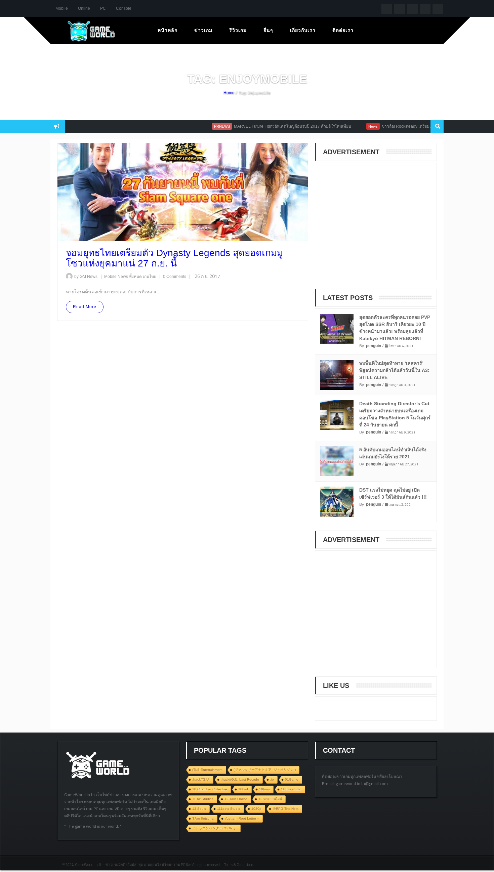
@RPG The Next (285, 809)
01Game (291, 779)
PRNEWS (209, 126)
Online (84, 8)
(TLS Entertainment (207, 770)
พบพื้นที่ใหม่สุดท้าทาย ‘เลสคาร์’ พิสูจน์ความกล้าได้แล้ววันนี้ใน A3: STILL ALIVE (394, 370)
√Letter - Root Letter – (242, 818)
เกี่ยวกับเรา (303, 30)
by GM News (85, 276)
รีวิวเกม (238, 30)
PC (103, 8)
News (360, 126)
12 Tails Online (235, 799)
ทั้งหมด (136, 276)
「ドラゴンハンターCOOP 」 (214, 828)
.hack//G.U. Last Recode (240, 779)
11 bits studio (291, 789)
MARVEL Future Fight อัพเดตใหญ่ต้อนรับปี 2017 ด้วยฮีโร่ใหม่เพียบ (279, 126)
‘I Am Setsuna (203, 818)
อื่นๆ (268, 30)
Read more (84, 306)
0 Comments (174, 276)
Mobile (61, 8)
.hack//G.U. (201, 779)
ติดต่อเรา (343, 30)
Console (123, 8)
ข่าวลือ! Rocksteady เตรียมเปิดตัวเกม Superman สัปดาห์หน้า (423, 126)
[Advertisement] (372, 226)
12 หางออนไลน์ (270, 799)
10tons (264, 789)
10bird (243, 789)
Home (229, 92)
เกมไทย (150, 276)
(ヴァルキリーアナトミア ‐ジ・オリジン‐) (265, 770)
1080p (256, 809)
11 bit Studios (202, 799)
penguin (373, 345)
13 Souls (199, 809)
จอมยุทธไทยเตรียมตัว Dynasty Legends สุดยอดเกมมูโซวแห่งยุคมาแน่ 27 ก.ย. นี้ (174, 258)
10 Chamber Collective (209, 789)
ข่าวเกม (203, 30)
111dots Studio (228, 809)
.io (272, 779)
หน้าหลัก (167, 30)
